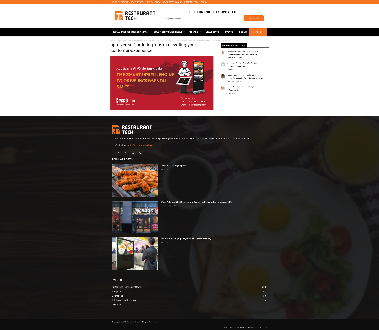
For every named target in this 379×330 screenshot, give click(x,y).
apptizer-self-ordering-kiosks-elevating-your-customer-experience (145, 40)
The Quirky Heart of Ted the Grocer (243, 54)
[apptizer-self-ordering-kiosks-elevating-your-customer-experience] (161, 109)
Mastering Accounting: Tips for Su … (241, 75)
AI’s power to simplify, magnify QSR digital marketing (186, 238)
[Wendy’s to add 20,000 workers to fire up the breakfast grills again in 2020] (135, 217)
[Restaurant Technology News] (135, 15)
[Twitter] (140, 153)
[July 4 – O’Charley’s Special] (135, 180)
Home (112, 40)
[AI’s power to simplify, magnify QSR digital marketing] (135, 253)
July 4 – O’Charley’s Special (174, 165)
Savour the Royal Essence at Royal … (241, 86)
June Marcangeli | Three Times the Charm (246, 78)
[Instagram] (125, 153)
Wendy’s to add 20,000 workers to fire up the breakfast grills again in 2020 (196, 202)
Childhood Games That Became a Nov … (243, 51)
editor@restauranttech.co (139, 145)
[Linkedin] (133, 153)
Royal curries (234, 90)
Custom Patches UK (237, 66)
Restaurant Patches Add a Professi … (242, 63)
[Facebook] (118, 153)
